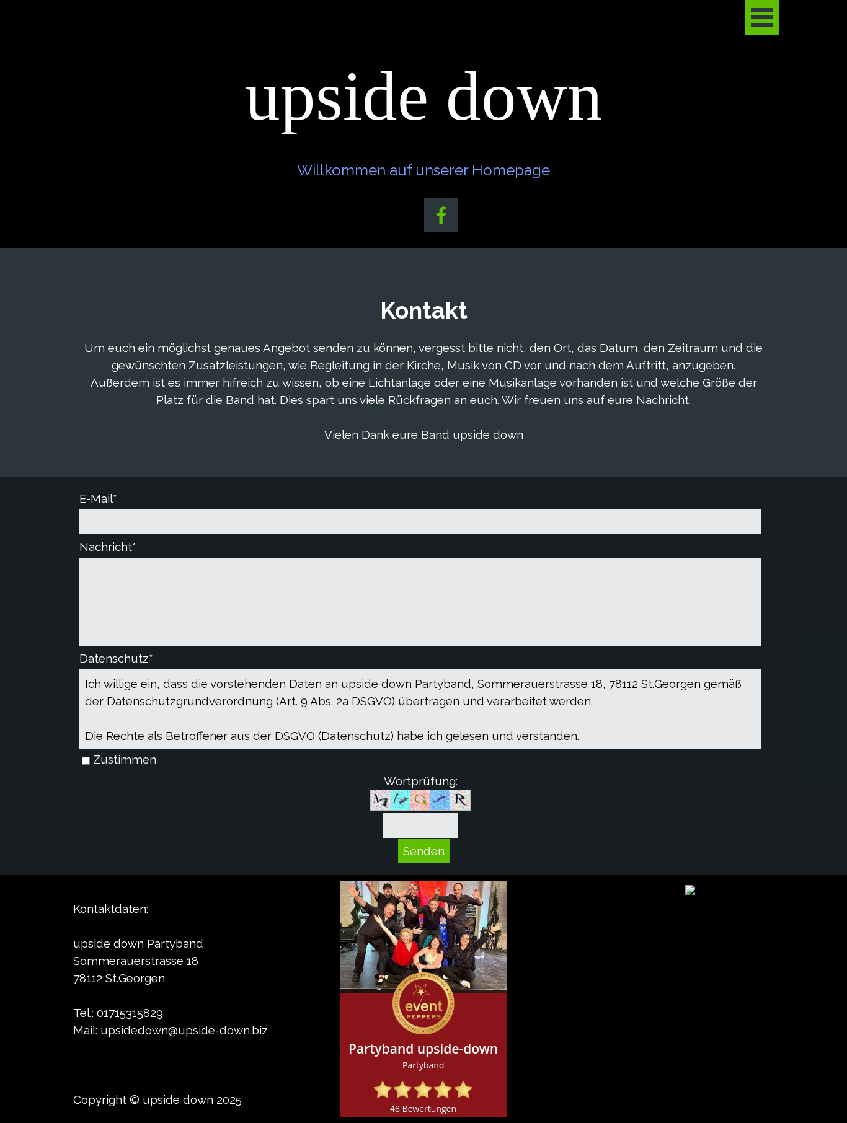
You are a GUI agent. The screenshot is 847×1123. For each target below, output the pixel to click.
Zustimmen (124, 759)
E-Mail (98, 498)
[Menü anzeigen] (762, 17)
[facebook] (441, 215)
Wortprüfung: (421, 781)
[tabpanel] (423, 368)
